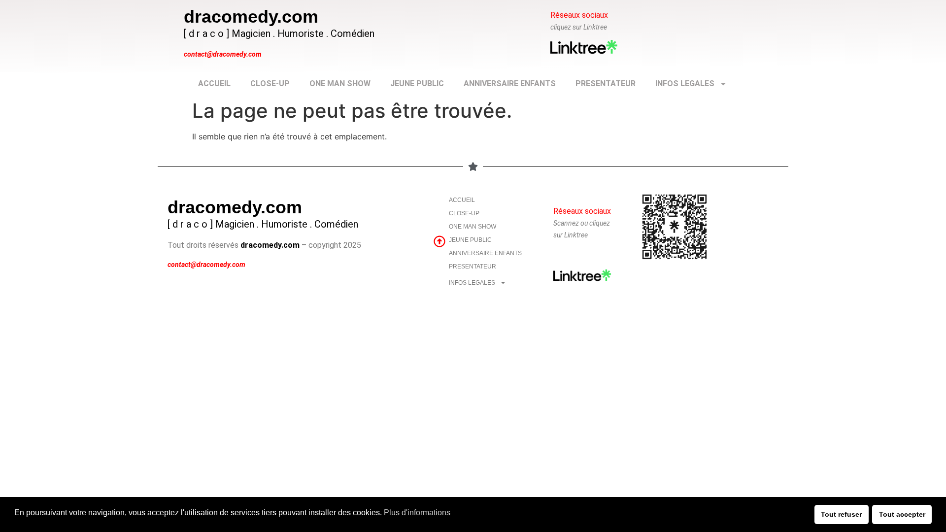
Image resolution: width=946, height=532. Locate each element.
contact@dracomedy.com (223, 54)
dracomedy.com (251, 16)
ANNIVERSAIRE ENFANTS (510, 83)
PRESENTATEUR (605, 83)
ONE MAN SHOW (340, 83)
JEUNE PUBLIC (417, 83)
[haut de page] (439, 241)
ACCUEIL (214, 83)
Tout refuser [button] (841, 514)
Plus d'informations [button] (417, 512)
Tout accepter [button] (902, 514)
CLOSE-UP (270, 83)
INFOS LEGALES (684, 83)
